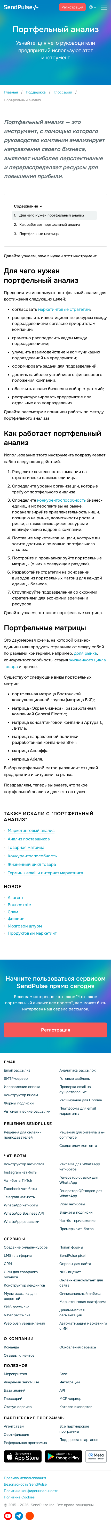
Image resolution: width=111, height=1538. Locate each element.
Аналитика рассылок (77, 1070)
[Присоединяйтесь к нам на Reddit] (30, 1516)
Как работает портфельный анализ (49, 224)
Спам (13, 912)
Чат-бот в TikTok (18, 1180)
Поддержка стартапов (78, 1439)
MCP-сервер (70, 1398)
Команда (11, 1347)
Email (10, 1062)
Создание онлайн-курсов (26, 1247)
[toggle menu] (104, 7)
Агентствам (14, 1426)
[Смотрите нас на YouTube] (8, 1516)
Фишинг (16, 919)
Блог (63, 1374)
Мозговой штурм (25, 926)
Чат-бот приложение (77, 1220)
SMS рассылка (16, 1307)
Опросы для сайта (75, 1263)
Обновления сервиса (77, 1347)
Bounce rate (19, 904)
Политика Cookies (19, 1497)
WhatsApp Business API (24, 1213)
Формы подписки (19, 1103)
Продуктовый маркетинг (32, 933)
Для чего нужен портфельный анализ (51, 215)
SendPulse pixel (72, 1255)
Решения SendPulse (28, 1123)
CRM (8, 1263)
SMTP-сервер (16, 1078)
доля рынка (85, 653)
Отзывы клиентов (19, 1355)
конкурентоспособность (61, 500)
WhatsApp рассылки (21, 1221)
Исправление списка (22, 1086)
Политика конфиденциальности (31, 1490)
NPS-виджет (70, 1272)
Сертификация (16, 1434)
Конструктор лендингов (24, 1285)
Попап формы (71, 1247)
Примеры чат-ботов (76, 1228)
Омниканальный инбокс (80, 1293)
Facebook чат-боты (20, 1188)
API (62, 1390)
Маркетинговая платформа (82, 1301)
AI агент (15, 897)
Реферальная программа (25, 1442)
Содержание (26, 206)
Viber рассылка (17, 1315)
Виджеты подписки (75, 1212)
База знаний (14, 1390)
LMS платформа (18, 1255)
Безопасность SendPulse (25, 1484)
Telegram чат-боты (20, 1197)
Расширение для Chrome (80, 1100)
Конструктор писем (21, 1095)
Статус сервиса (18, 1406)
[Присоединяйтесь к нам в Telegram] (19, 1516)
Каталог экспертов (75, 1406)
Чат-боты (15, 1155)
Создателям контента (78, 1145)
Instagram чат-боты (20, 1172)
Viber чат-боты (72, 1204)
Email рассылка (17, 1070)
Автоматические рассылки (27, 1111)
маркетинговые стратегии (64, 309)
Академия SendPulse (21, 1382)
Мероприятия (15, 1374)
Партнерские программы (34, 1418)
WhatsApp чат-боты (21, 1205)
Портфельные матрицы (39, 233)
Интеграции (69, 1382)
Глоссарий (13, 1398)
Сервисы (14, 1239)
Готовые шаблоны (75, 1078)
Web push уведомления (24, 1323)
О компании (19, 1338)
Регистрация (72, 7)
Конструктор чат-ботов (24, 1164)
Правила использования (25, 1478)
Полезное (16, 1365)
